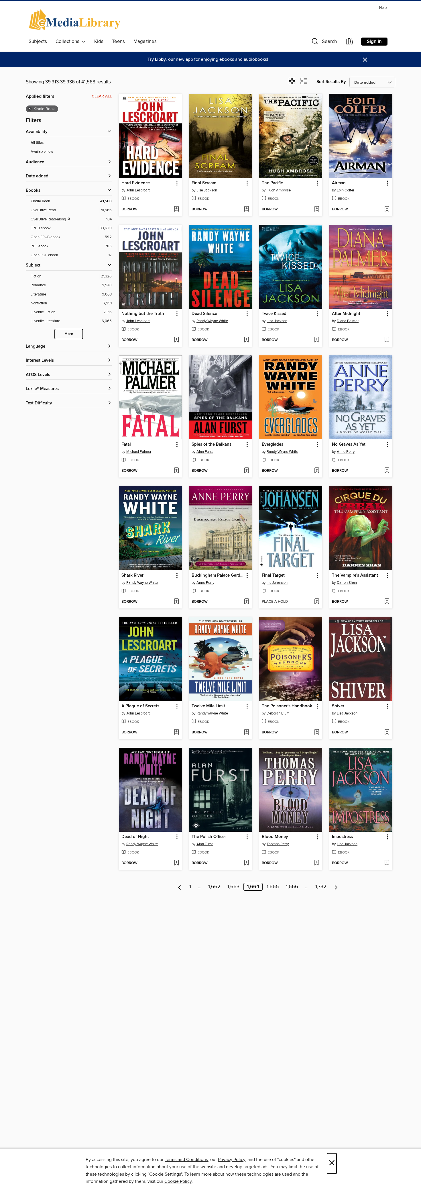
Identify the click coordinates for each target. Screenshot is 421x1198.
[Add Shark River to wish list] (176, 602)
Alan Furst (204, 451)
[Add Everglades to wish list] (316, 471)
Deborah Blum (278, 713)
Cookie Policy (178, 1181)
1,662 (214, 887)
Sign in (374, 41)
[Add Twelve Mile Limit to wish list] (246, 732)
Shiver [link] (338, 706)
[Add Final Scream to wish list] (246, 209)
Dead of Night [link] (135, 836)
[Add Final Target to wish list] (316, 602)
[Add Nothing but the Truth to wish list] (176, 340)
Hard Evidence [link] (135, 183)
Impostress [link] (342, 836)
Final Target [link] (273, 575)
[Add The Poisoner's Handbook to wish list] (316, 732)
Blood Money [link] (275, 836)
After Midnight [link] (346, 313)
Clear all (102, 96)
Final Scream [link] (204, 183)
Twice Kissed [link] (274, 313)
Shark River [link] (132, 575)
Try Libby (156, 59)
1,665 (273, 887)
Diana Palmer (348, 321)
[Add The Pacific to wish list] (316, 209)
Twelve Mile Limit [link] (208, 706)
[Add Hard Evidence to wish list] (176, 209)
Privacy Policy (231, 1159)
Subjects (38, 41)
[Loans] (349, 42)
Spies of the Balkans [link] (211, 444)
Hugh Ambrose (279, 190)
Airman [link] (339, 183)
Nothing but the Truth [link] (142, 313)
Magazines (145, 41)
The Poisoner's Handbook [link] (287, 706)
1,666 (292, 887)
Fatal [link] (126, 444)
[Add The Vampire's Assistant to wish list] (386, 602)
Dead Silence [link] (204, 313)
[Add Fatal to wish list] (176, 471)
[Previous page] (179, 886)
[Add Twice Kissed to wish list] (316, 340)
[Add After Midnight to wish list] (386, 340)
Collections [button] (69, 41)
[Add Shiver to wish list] (386, 732)
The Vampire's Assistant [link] (355, 575)
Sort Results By (331, 82)
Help (383, 8)
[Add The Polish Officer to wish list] (246, 863)
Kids (98, 41)
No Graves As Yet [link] (348, 444)
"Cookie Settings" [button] (165, 1174)
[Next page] (336, 886)
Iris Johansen (277, 582)
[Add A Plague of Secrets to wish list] (176, 732)
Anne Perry (346, 451)
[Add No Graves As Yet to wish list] (386, 471)
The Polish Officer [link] (209, 836)
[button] (323, 42)
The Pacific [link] (272, 183)
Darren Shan (347, 582)
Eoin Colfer (345, 190)
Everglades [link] (272, 444)
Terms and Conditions (186, 1159)
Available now (42, 151)
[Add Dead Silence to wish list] (246, 340)
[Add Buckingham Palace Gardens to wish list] (246, 602)
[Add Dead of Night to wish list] (176, 863)
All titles (37, 142)
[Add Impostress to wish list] (386, 863)
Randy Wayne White (212, 321)
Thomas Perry (278, 844)
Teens (118, 41)
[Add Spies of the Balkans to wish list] (246, 471)
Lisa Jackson (206, 190)
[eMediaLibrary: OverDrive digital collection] (75, 20)
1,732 (320, 887)
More (68, 334)
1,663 (233, 887)
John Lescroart (138, 190)
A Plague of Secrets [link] (140, 706)
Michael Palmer (138, 451)
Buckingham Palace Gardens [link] (218, 575)
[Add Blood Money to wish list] (316, 863)
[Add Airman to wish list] (386, 209)
